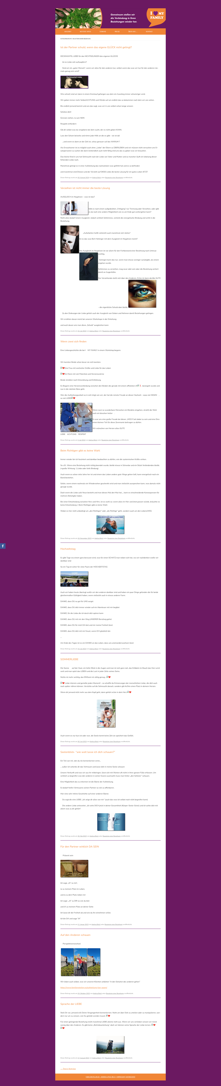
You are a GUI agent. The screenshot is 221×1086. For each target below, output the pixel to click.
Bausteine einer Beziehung (114, 178)
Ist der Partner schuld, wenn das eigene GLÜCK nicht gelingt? (96, 47)
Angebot (67, 31)
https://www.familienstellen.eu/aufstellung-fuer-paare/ (83, 987)
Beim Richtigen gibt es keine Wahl (80, 450)
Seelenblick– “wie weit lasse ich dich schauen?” (87, 752)
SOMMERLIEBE (69, 659)
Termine (103, 31)
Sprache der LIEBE (71, 1004)
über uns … (132, 31)
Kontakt (149, 31)
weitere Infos (85, 31)
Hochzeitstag (68, 549)
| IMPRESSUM (120, 1077)
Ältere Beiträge (68, 1069)
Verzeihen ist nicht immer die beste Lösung (85, 188)
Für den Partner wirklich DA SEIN (79, 846)
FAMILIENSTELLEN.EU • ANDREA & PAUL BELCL (101, 1077)
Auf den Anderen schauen (75, 935)
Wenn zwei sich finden (73, 341)
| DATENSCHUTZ (130, 1077)
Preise (117, 31)
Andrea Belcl (96, 178)
